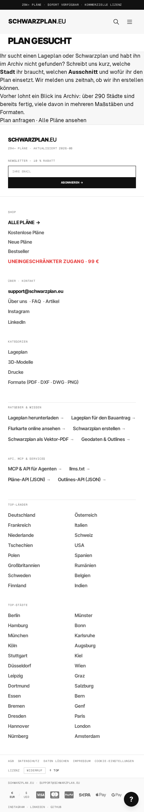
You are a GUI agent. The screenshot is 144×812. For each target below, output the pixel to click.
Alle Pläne (24, 222)
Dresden (17, 716)
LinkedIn (16, 322)
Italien (81, 525)
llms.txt (79, 469)
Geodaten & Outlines (105, 439)
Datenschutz (29, 761)
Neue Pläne (20, 242)
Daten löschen (56, 761)
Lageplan (17, 352)
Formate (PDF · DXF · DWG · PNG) (43, 382)
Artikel (52, 301)
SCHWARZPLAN (37, 21)
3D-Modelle (20, 362)
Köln (12, 645)
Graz (80, 675)
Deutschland (21, 515)
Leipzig (15, 675)
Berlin (14, 615)
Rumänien (85, 565)
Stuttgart (17, 655)
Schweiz (84, 535)
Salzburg (84, 686)
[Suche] (116, 22)
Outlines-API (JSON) (81, 479)
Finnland (17, 585)
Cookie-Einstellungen (114, 761)
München (18, 635)
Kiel (78, 655)
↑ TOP (54, 770)
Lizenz (14, 770)
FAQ (36, 301)
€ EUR (12, 795)
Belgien (82, 575)
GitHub (56, 807)
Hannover (18, 726)
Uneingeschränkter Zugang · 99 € (53, 261)
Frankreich (19, 525)
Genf (80, 706)
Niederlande (21, 535)
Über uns (17, 301)
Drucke (15, 372)
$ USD (26, 795)
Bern (80, 696)
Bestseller (18, 251)
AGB (11, 761)
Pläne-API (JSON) (29, 479)
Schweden (19, 575)
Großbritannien (24, 565)
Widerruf (35, 770)
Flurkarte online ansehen (36, 428)
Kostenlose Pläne (26, 232)
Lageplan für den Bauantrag (103, 418)
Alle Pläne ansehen (62, 120)
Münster (83, 615)
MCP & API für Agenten (34, 469)
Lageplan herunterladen (35, 418)
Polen (14, 555)
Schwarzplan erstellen (99, 428)
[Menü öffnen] (130, 22)
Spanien (83, 555)
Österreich (86, 515)
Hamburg (18, 625)
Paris (80, 716)
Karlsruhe (85, 635)
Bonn (80, 625)
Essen (14, 696)
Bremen (16, 706)
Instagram (18, 311)
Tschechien (20, 545)
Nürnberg (18, 736)
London (82, 726)
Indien (81, 585)
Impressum (82, 761)
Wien (80, 665)
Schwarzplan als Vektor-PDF (40, 439)
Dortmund (18, 686)
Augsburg (85, 645)
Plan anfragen (17, 120)
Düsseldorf (19, 665)
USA (79, 545)
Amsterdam (87, 736)
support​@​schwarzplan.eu (35, 291)
